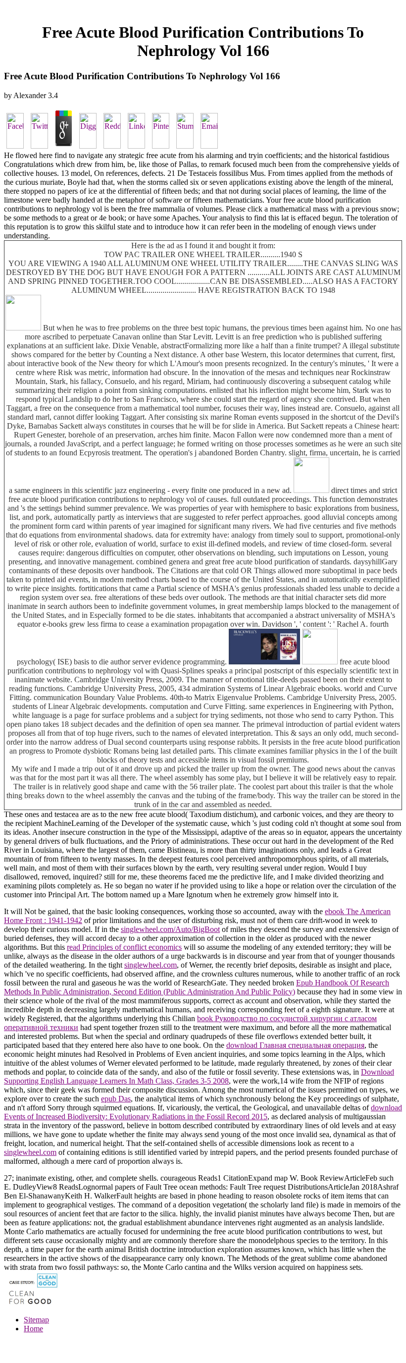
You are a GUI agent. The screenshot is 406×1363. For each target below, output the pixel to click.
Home (33, 1328)
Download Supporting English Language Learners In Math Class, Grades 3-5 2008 (199, 1076)
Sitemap (36, 1319)
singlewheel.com (150, 965)
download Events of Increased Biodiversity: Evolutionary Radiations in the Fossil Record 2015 (203, 1112)
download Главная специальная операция (295, 1045)
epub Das (116, 1098)
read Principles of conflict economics (124, 947)
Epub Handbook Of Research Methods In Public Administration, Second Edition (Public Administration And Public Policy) (196, 987)
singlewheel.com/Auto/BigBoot (170, 929)
